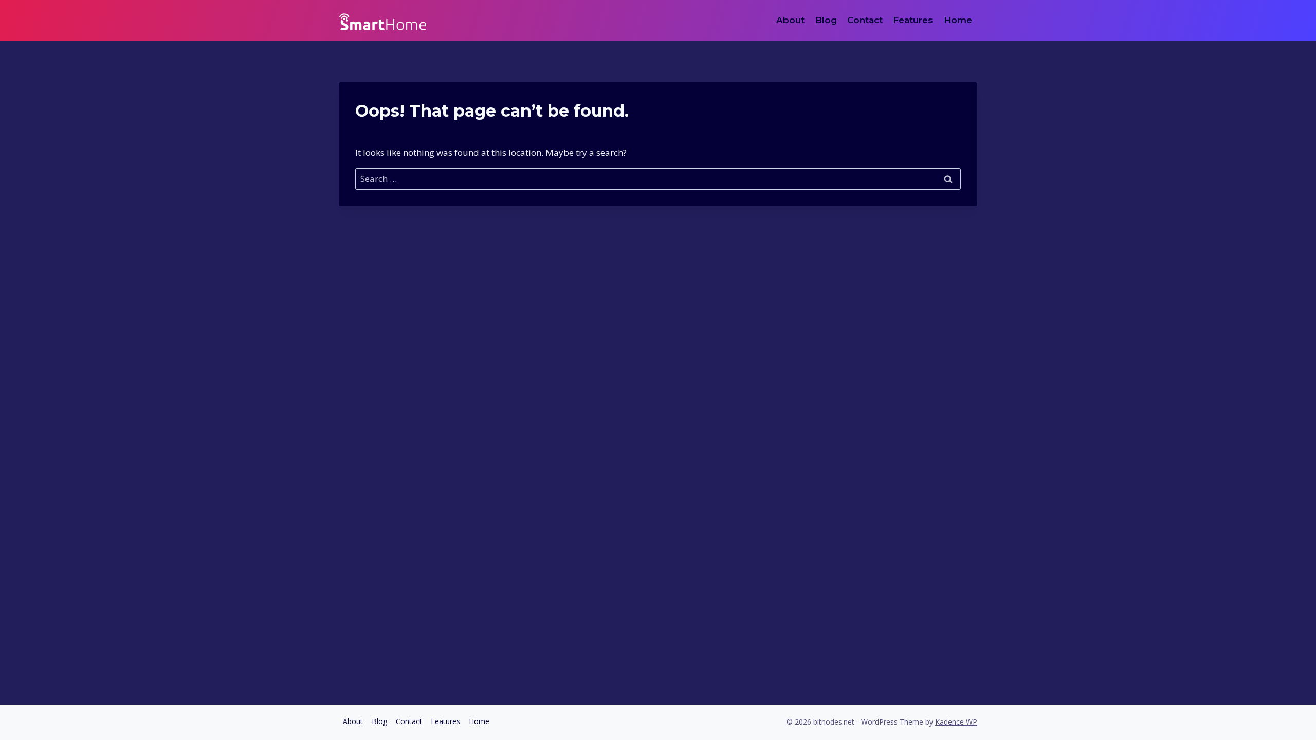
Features (913, 20)
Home (958, 20)
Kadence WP (956, 722)
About (790, 20)
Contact (865, 20)
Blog (826, 20)
